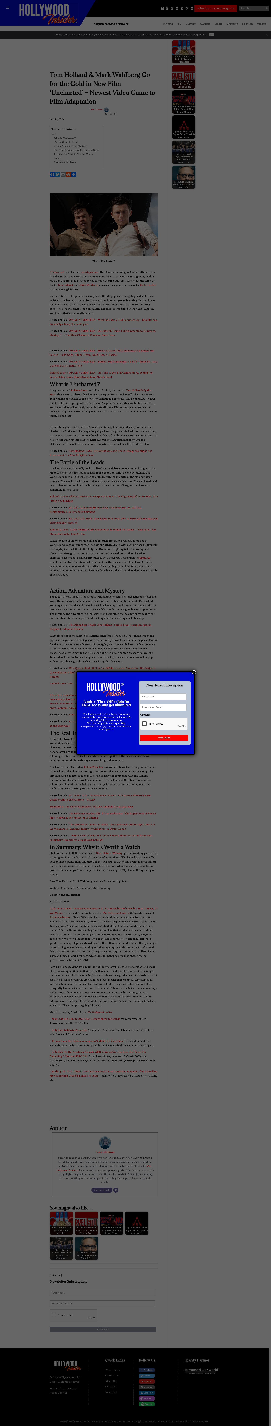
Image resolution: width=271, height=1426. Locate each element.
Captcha (145, 714)
